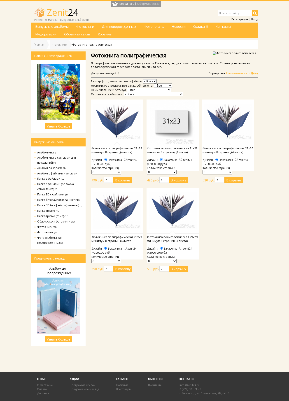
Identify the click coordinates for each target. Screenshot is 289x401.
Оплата (42, 389)
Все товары (123, 389)
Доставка (43, 393)
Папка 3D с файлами (52, 194)
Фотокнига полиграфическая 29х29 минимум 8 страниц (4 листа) (172, 239)
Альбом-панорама (51, 168)
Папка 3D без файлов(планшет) (59, 205)
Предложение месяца (84, 389)
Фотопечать (46, 232)
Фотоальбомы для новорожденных (50, 240)
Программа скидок (82, 385)
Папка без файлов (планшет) (58, 200)
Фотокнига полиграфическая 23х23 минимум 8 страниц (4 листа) (116, 239)
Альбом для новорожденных (58, 270)
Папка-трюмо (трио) (52, 216)
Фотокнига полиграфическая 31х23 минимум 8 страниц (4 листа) (172, 150)
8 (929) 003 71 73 (190, 389)
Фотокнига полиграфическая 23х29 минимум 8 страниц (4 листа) (116, 150)
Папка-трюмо (48, 211)
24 (62, 12)
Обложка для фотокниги (56, 221)
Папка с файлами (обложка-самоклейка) (56, 186)
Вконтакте (155, 385)
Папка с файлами (50, 179)
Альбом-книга (46, 152)
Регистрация (239, 19)
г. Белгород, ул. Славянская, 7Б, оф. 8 (204, 393)
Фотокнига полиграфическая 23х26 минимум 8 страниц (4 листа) (228, 150)
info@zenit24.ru (189, 385)
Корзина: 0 (126, 4)
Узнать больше (58, 126)
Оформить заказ (148, 4)
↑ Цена (253, 73)
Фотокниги (46, 227)
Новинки (122, 385)
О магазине (45, 385)
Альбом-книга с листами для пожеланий (56, 160)
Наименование (236, 73)
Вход (254, 19)
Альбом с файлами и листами (57, 173)
